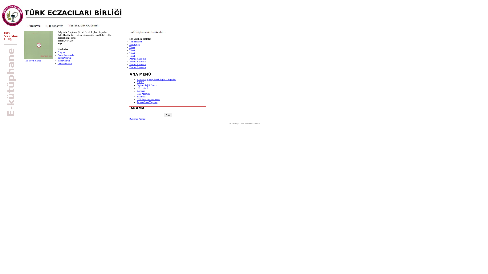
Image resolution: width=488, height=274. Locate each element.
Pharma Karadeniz (137, 58)
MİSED (140, 82)
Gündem (141, 91)
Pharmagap (134, 44)
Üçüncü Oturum (65, 63)
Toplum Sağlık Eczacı (147, 85)
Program (61, 52)
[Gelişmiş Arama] (137, 119)
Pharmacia (141, 96)
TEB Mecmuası (144, 93)
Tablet (132, 47)
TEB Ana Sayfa (233, 124)
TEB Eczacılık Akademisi (148, 99)
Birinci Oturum (64, 58)
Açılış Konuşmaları (66, 55)
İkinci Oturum (64, 60)
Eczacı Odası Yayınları (147, 102)
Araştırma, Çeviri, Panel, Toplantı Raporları (156, 79)
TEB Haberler (135, 41)
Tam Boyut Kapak (32, 60)
